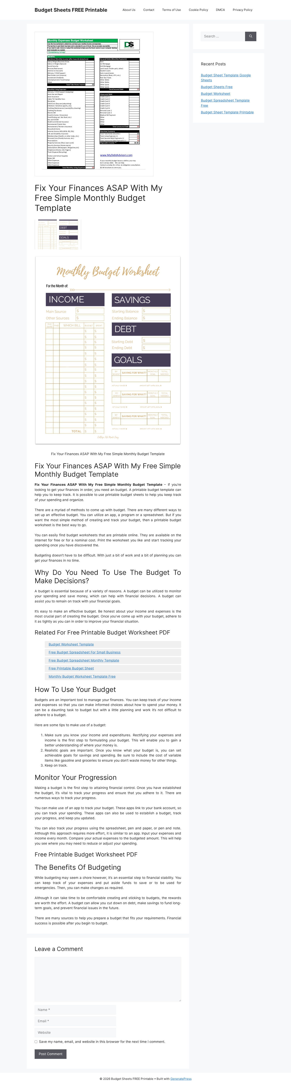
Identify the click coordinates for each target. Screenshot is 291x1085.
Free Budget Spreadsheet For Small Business (85, 652)
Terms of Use (171, 10)
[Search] (250, 36)
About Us (129, 10)
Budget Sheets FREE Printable (71, 10)
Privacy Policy (242, 10)
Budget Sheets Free (217, 87)
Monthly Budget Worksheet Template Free (82, 676)
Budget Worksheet (215, 94)
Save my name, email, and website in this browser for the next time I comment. (102, 1042)
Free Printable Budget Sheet (71, 668)
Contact (148, 10)
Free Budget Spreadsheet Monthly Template (84, 660)
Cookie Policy (198, 10)
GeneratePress (181, 1079)
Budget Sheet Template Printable (227, 112)
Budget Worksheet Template (71, 644)
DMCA (220, 10)
